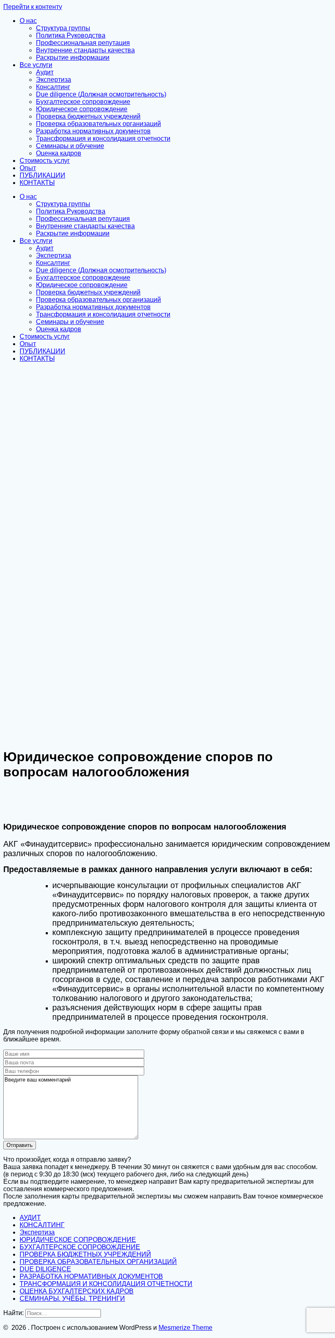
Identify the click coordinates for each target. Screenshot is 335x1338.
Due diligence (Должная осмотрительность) (101, 94)
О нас (28, 20)
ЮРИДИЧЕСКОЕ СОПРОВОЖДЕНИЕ (78, 1239)
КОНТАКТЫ (37, 182)
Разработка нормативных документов (93, 131)
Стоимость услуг (45, 160)
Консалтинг (53, 86)
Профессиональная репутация (83, 42)
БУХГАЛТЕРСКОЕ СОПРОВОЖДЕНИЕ (80, 1247)
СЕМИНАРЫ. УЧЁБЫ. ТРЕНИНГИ (72, 1298)
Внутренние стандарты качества (85, 50)
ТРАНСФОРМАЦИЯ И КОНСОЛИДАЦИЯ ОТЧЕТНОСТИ (106, 1283)
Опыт (28, 167)
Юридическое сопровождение (81, 109)
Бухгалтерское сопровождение (83, 101)
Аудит (45, 72)
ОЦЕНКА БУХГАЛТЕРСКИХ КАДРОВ (77, 1291)
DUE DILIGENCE (45, 1269)
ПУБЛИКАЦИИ (42, 175)
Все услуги (36, 64)
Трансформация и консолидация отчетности (103, 138)
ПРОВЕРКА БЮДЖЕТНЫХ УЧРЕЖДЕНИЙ (85, 1254)
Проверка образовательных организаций (98, 123)
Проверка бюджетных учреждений (88, 116)
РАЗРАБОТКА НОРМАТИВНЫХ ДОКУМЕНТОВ (91, 1276)
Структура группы (63, 28)
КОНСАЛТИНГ (42, 1224)
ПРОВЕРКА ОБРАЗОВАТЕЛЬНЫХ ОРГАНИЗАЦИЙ (98, 1261)
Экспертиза (53, 79)
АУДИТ (30, 1217)
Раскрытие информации (72, 57)
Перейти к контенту (32, 6)
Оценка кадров (58, 153)
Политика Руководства (70, 35)
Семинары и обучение (70, 145)
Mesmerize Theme (185, 1327)
